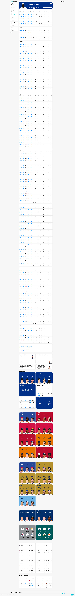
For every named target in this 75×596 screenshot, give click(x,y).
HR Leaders (21, 412)
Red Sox (39, 391)
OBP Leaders (38, 435)
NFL (13, 13)
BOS (28, 97)
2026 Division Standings (40, 385)
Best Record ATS (22, 525)
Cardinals (22, 558)
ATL (25, 583)
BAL (28, 121)
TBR (42, 583)
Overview (29, 7)
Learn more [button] (16, 594)
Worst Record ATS (39, 525)
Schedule (20, 397)
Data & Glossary (14, 23)
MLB (13, 6)
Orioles (39, 395)
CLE (28, 30)
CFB (13, 4)
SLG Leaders (21, 447)
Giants (21, 570)
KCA (28, 60)
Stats (31, 7)
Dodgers (22, 565)
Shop (13, 30)
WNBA (13, 7)
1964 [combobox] (44, 7)
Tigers (39, 560)
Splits (36, 7)
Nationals (22, 550)
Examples (13, 22)
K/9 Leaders (21, 485)
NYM (42, 585)
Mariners (39, 568)
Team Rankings (21, 385)
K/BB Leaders (39, 485)
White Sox (39, 555)
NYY (30, 400)
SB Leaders (38, 447)
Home (11, 592)
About (13, 27)
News (13, 18)
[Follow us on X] (64, 593)
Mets (21, 552)
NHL (13, 11)
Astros (39, 565)
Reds (21, 562)
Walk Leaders (21, 496)
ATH (42, 587)
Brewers (22, 555)
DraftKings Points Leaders (40, 510)
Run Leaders (21, 435)
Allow (72, 594)
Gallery (13, 25)
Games (34, 7)
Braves (22, 545)
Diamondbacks (23, 568)
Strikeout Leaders (39, 462)
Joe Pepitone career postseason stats (26, 346)
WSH (28, 49)
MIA (30, 585)
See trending (22, 350)
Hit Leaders (38, 423)
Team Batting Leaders (22, 373)
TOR (25, 400)
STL (28, 12)
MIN (28, 69)
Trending (16, 592)
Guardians (39, 558)
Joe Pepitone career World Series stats (26, 347)
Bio (38, 7)
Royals (39, 562)
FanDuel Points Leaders (22, 510)
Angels (39, 570)
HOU (25, 402)
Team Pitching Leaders (40, 373)
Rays (38, 388)
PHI (30, 580)
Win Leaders (21, 462)
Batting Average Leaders (23, 423)
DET (28, 35)
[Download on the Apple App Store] (60, 593)
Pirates (22, 560)
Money (14, 15)
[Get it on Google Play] (62, 593)
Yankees (37, 4)
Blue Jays (39, 393)
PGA (13, 14)
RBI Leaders (38, 412)
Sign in (62, 1)
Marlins (22, 548)
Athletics (39, 572)
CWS (28, 114)
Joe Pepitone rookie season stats (25, 349)
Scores (13, 17)
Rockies (22, 572)
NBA (13, 10)
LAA (28, 63)
